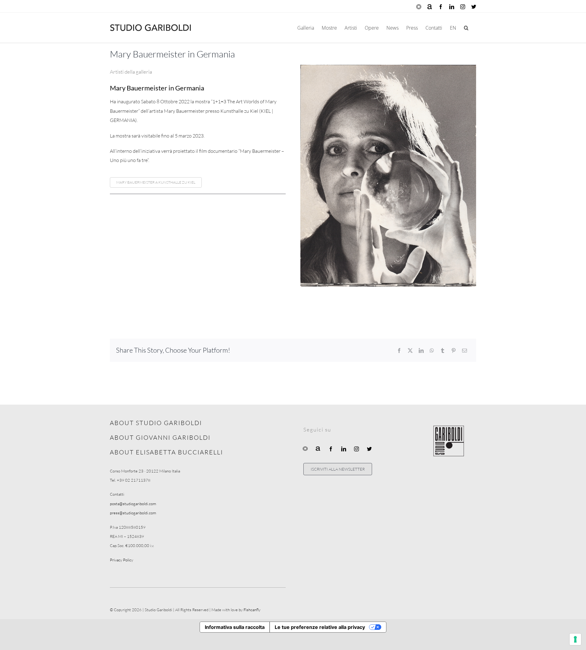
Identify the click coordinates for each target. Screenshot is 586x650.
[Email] (464, 350)
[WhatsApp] (432, 350)
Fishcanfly (252, 609)
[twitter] (369, 449)
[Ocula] (305, 448)
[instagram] (356, 449)
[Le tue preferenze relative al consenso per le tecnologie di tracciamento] (575, 639)
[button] (466, 28)
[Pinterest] (453, 350)
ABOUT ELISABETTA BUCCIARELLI (166, 452)
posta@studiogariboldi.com (133, 503)
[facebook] (331, 449)
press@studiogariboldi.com (133, 512)
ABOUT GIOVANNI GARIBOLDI (160, 437)
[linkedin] (344, 449)
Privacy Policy (121, 559)
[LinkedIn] (421, 350)
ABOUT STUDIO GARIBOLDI (156, 423)
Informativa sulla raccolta (235, 627)
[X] (410, 350)
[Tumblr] (442, 350)
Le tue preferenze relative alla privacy (320, 627)
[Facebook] (399, 350)
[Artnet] (318, 448)
